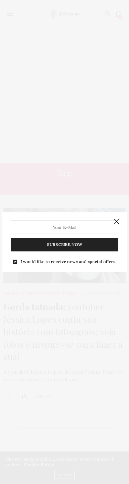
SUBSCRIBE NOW (64, 244)
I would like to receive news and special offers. (68, 262)
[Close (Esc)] (116, 222)
